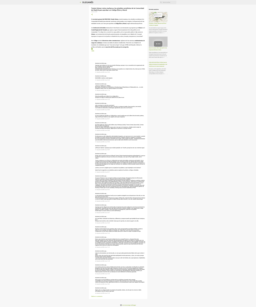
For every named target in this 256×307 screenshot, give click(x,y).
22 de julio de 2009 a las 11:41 (102, 247)
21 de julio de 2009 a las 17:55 (102, 99)
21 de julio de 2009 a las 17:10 (102, 90)
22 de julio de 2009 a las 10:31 (102, 189)
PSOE (93, 50)
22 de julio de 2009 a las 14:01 (102, 284)
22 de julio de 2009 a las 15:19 (102, 293)
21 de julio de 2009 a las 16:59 (102, 80)
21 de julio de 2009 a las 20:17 (102, 172)
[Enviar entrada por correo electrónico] (92, 49)
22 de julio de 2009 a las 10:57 (102, 212)
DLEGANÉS (87, 2)
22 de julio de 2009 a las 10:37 (102, 201)
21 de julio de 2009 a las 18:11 (102, 118)
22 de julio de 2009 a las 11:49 (102, 261)
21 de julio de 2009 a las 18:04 (102, 109)
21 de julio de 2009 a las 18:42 (102, 130)
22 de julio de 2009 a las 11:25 (102, 233)
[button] (92, 14)
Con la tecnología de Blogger (129, 305)
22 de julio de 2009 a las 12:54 (102, 273)
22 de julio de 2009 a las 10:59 (102, 223)
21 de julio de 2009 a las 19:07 (102, 149)
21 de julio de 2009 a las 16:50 (102, 72)
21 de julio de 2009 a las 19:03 (102, 141)
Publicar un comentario (96, 296)
